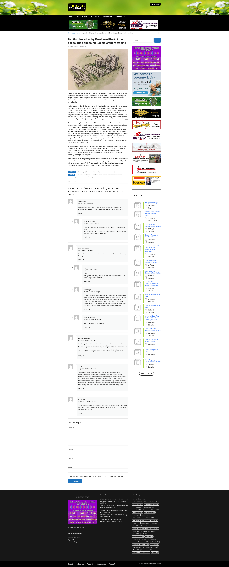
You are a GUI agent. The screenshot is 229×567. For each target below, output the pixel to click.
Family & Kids (150, 512)
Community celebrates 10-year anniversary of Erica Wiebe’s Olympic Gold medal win (114, 501)
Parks (144, 534)
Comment (72, 427)
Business (153, 502)
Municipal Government (102, 172)
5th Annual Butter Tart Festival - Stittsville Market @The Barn (152, 318)
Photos (149, 536)
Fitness (144, 515)
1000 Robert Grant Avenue (84, 175)
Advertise (90, 564)
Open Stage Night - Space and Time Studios (153, 225)
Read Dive (103, 505)
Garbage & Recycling (140, 520)
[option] (121, 33)
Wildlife (146, 552)
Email (70, 458)
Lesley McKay (74, 46)
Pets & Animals (138, 536)
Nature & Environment (148, 531)
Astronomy (143, 499)
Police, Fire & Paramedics (141, 539)
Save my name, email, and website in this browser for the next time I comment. (97, 476)
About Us (112, 564)
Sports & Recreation (150, 547)
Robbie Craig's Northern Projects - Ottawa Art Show (152, 213)
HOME (71, 17)
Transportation (147, 550)
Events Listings (72, 542)
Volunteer (137, 552)
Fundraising (149, 517)
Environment (137, 512)
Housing (154, 523)
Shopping (137, 547)
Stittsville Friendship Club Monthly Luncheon (152, 236)
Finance (136, 515)
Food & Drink (137, 517)
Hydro (135, 526)
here (126, 119)
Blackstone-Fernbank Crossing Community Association (108, 175)
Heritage (145, 523)
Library (144, 526)
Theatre (136, 550)
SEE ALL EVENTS (146, 374)
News (112, 172)
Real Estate (154, 542)
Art (135, 499)
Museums (154, 528)
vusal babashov (83, 367)
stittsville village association (92, 177)
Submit (71, 564)
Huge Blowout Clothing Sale (152, 295)
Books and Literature (140, 502)
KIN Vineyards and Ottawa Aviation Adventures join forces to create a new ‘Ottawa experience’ (110, 33)
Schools (136, 544)
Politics (154, 539)
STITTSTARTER (94, 17)
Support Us (101, 564)
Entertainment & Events (151, 510)
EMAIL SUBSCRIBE (81, 17)
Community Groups (151, 504)
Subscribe (80, 564)
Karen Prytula (82, 338)
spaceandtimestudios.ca (76, 527)
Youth (155, 552)
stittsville (80, 177)
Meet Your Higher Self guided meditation (152, 340)
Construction (137, 507)
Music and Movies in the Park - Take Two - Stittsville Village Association (152, 248)
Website (70, 467)
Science (145, 544)
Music (136, 531)
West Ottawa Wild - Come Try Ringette (151, 261)
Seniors (154, 544)
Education (137, 510)
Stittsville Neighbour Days (151, 351)
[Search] (157, 40)
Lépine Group (72, 177)
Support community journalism (113, 17)
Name (70, 450)
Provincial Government (140, 542)
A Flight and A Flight (151, 203)
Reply (80, 213)
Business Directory (74, 538)
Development (90, 172)
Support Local (72, 540)
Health (136, 523)
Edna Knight (88, 221)
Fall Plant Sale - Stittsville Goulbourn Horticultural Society (151, 284)
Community (81, 172)
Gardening (153, 520)
